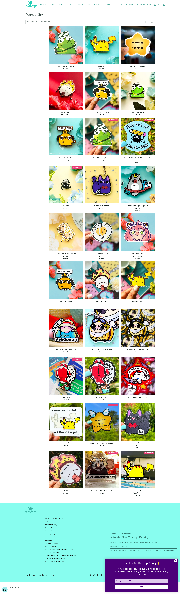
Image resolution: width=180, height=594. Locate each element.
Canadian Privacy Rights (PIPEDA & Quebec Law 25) (62, 555)
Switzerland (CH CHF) (13, 588)
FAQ (46, 522)
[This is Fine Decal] (66, 280)
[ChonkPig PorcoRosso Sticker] (138, 328)
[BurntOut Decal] (66, 469)
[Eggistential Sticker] (102, 232)
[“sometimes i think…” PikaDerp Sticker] (66, 422)
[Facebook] (90, 575)
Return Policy (49, 531)
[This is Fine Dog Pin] (66, 136)
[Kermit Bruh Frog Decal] (66, 45)
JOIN (141, 587)
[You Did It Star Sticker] (138, 45)
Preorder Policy (50, 528)
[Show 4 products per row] (152, 22)
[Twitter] (94, 575)
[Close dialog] (175, 560)
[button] (93, 4)
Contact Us (49, 540)
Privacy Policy (150, 550)
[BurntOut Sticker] (102, 280)
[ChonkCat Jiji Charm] (102, 184)
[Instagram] (101, 575)
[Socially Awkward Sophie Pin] (66, 328)
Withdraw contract (51, 543)
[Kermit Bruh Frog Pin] (138, 91)
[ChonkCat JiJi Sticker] (138, 422)
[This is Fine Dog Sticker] (102, 91)
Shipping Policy (50, 534)
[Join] (175, 546)
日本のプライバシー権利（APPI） (55, 561)
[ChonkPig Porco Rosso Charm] (102, 328)
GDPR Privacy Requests (52, 552)
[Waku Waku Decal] (138, 232)
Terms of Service (164, 550)
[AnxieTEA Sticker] (102, 376)
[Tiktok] (97, 575)
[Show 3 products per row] (148, 22)
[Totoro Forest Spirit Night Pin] (138, 184)
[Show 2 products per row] (145, 22)
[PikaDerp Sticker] (138, 280)
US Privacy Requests (51, 546)
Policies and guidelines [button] (54, 519)
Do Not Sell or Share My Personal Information (60, 549)
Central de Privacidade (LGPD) (55, 559)
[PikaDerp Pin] (102, 45)
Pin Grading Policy (51, 525)
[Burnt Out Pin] (66, 91)
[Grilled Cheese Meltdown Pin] (66, 232)
